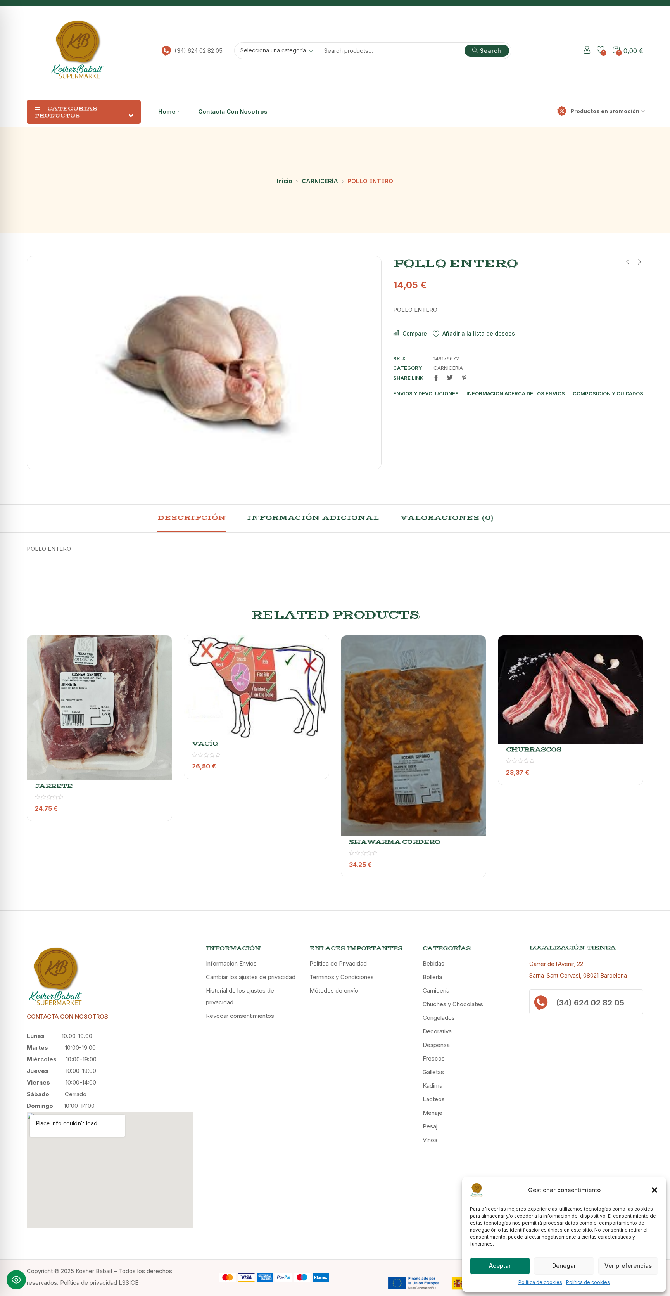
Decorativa (437, 1031)
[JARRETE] (99, 707)
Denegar (564, 1265)
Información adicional (313, 518)
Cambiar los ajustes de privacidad (250, 977)
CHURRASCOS (533, 749)
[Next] (634, 762)
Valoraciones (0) (447, 518)
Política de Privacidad (338, 963)
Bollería (432, 977)
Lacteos (434, 1099)
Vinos (430, 1140)
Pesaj (430, 1126)
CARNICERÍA (320, 181)
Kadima (432, 1085)
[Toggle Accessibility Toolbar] (16, 1279)
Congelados (439, 1017)
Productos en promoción (604, 111)
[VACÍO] (256, 686)
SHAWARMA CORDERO (394, 842)
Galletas (433, 1072)
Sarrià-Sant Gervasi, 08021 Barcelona (578, 975)
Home (167, 111)
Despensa (436, 1045)
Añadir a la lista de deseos (478, 333)
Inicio (284, 181)
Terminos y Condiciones (341, 977)
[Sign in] (587, 51)
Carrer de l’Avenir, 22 (556, 963)
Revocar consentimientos (240, 1015)
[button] (654, 1190)
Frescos (434, 1058)
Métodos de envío (333, 990)
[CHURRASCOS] (570, 689)
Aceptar (500, 1265)
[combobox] (274, 52)
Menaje (432, 1112)
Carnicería (436, 990)
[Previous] (35, 762)
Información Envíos (231, 963)
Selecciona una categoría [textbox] (273, 50)
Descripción (191, 518)
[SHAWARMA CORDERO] (413, 735)
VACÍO (205, 743)
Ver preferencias (628, 1265)
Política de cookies (540, 1282)
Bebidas (433, 963)
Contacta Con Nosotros (233, 111)
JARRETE (54, 786)
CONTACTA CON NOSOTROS (67, 1016)
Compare (414, 333)
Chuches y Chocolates (453, 1004)
